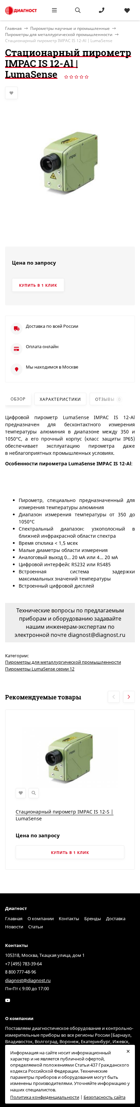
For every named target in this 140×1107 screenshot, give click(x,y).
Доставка (115, 918)
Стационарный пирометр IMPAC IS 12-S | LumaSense (64, 815)
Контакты (69, 918)
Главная (13, 918)
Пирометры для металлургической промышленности (58, 34)
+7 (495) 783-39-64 (23, 964)
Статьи (35, 927)
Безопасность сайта (104, 1097)
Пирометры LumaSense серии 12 (39, 669)
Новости (14, 927)
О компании (41, 918)
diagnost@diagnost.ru (28, 980)
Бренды (92, 918)
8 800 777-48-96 (20, 972)
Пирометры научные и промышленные (70, 28)
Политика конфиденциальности (44, 1097)
